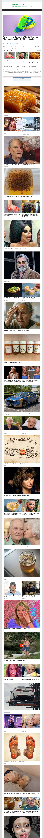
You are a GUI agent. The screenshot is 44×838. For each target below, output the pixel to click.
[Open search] (40, 10)
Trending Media (18, 4)
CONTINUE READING (22, 79)
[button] (22, 25)
